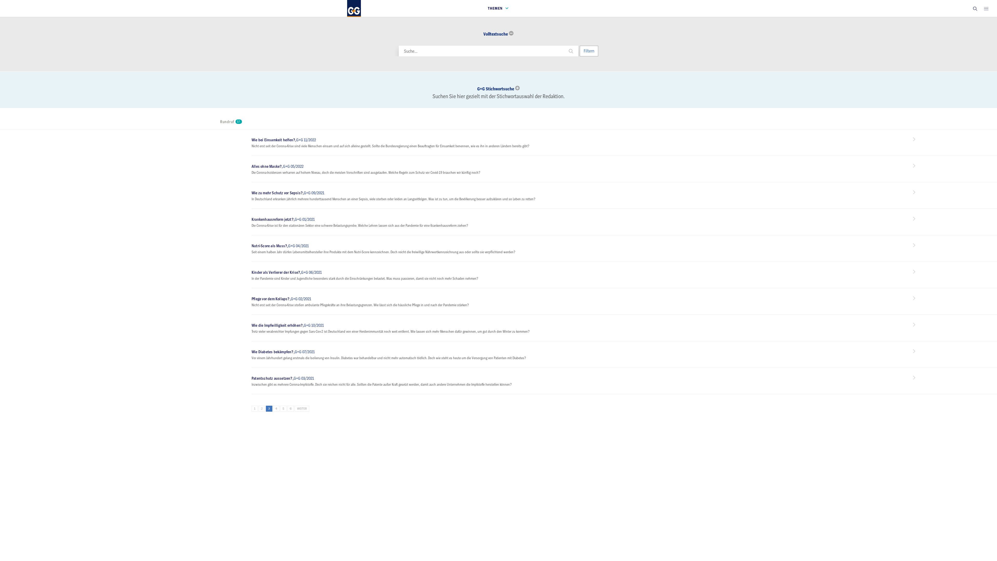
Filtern (589, 51)
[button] (975, 8)
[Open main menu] (986, 8)
